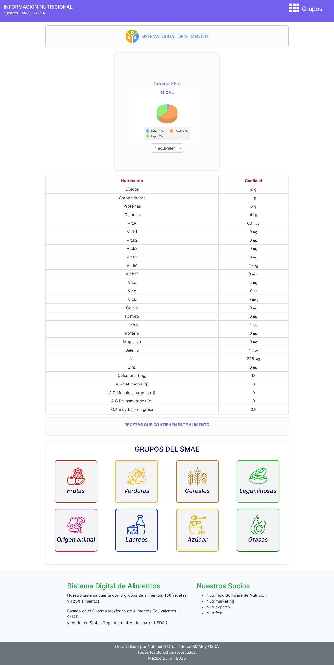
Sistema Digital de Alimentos (113, 586)
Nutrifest (214, 612)
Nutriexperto (218, 607)
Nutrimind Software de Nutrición (236, 595)
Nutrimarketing (220, 601)
